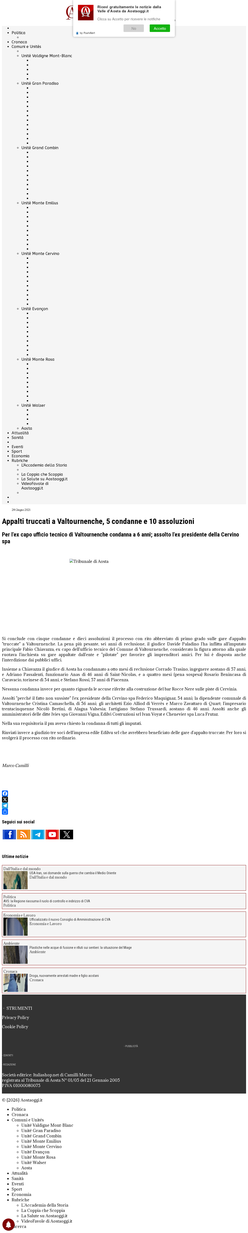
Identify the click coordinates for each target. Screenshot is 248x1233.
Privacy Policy (15, 1017)
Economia (21, 456)
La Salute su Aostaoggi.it (44, 479)
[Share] (124, 812)
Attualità (20, 433)
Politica (18, 33)
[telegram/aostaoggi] (38, 834)
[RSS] (23, 834)
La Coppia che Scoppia (42, 474)
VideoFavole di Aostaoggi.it (34, 485)
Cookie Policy (15, 1026)
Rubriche (20, 460)
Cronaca (19, 42)
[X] (124, 799)
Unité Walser (33, 405)
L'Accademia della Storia (44, 465)
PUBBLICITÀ (131, 1046)
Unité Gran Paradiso (40, 83)
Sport (17, 451)
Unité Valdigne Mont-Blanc (46, 56)
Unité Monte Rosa (37, 359)
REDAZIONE (9, 1064)
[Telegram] (124, 806)
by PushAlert (87, 33)
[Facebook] (124, 793)
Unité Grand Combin (39, 148)
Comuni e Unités (26, 46)
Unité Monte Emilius (39, 203)
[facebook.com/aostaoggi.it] (9, 834)
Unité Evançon (34, 308)
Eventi (17, 446)
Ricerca (19, 1226)
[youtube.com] (52, 834)
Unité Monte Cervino (40, 253)
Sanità (17, 437)
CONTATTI (8, 1055)
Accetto (160, 28)
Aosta (26, 428)
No (134, 28)
